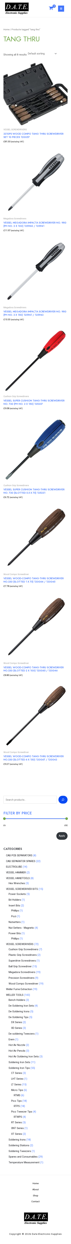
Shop (35, 1195)
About (35, 1189)
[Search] (63, 799)
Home (6, 29)
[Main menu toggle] (61, 9)
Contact (35, 1201)
